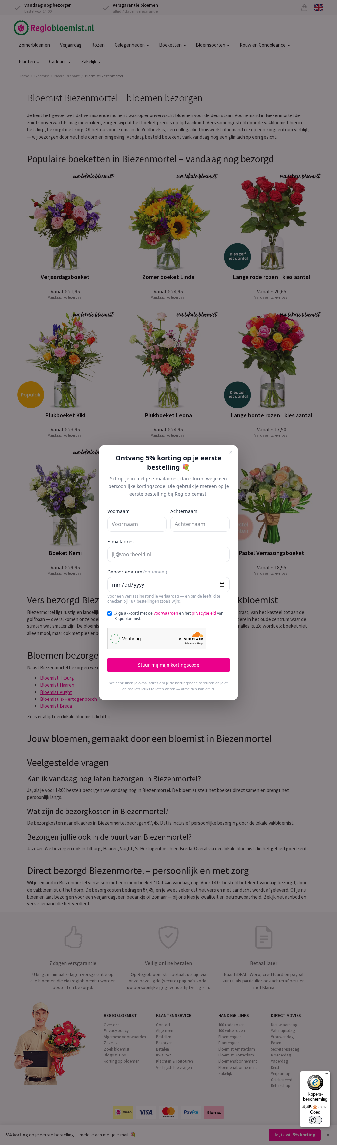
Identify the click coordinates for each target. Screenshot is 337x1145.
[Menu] (326, 1075)
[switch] (315, 1120)
